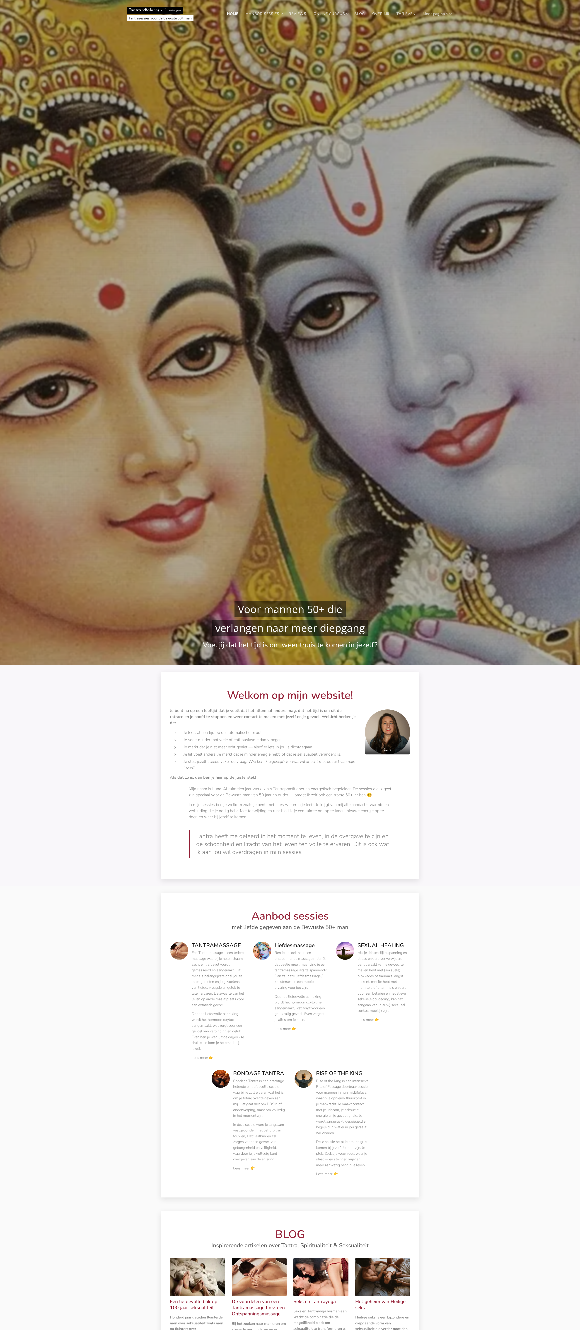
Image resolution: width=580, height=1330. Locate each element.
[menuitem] (234, 13)
